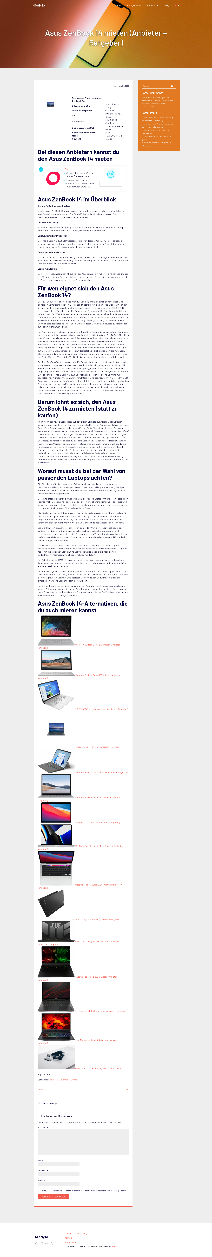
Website (41, 1180)
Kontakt (69, 1238)
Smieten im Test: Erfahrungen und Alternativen (98, 1068)
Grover (68, 169)
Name (41, 1160)
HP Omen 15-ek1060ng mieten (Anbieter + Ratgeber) (101, 1011)
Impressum (70, 1242)
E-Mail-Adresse (45, 1170)
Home (118, 5)
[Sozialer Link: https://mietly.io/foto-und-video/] (37, 1243)
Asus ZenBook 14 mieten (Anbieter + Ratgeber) (98, 747)
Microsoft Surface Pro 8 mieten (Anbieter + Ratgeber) (101, 772)
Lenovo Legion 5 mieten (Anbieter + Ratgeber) (97, 919)
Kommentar (43, 1127)
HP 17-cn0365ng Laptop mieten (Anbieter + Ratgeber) (101, 709)
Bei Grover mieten (111, 183)
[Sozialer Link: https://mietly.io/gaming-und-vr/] (47, 1243)
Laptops (73, 1080)
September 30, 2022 (121, 86)
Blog (166, 5)
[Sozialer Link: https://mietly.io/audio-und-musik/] (52, 1243)
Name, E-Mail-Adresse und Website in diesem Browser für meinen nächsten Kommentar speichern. (83, 1191)
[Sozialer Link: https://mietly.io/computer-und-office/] (42, 1243)
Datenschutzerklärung (76, 1233)
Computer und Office (59, 1080)
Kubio (114, 1246)
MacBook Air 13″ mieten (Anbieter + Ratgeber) (97, 823)
